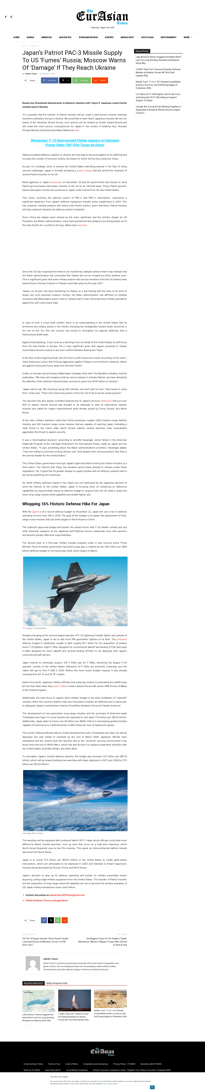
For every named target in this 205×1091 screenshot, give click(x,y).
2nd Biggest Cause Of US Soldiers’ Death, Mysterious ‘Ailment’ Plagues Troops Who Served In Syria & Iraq (102, 941)
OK (152, 1087)
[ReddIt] (65, 920)
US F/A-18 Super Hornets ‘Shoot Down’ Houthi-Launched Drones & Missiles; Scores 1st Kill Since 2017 (45, 941)
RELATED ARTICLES (33, 983)
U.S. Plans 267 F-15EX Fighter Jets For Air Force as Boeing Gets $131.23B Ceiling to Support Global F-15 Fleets (158, 97)
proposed (122, 639)
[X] (11, 17)
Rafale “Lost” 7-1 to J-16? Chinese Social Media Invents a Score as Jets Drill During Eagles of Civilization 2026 (110, 1013)
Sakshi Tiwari (31, 73)
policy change (84, 170)
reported (82, 225)
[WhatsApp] (58, 920)
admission (106, 400)
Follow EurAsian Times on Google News (47, 900)
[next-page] (29, 1026)
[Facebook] (6, 17)
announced (56, 182)
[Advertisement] (74, 93)
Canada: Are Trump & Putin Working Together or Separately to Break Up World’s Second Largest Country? (158, 109)
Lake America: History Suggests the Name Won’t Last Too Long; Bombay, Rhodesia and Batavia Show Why (38, 1017)
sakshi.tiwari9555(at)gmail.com (67, 895)
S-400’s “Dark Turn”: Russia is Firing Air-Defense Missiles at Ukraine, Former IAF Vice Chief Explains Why (73, 1017)
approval (36, 511)
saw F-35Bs (59, 686)
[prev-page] (24, 1026)
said (76, 130)
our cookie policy (111, 1084)
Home (25, 46)
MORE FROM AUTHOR (57, 983)
